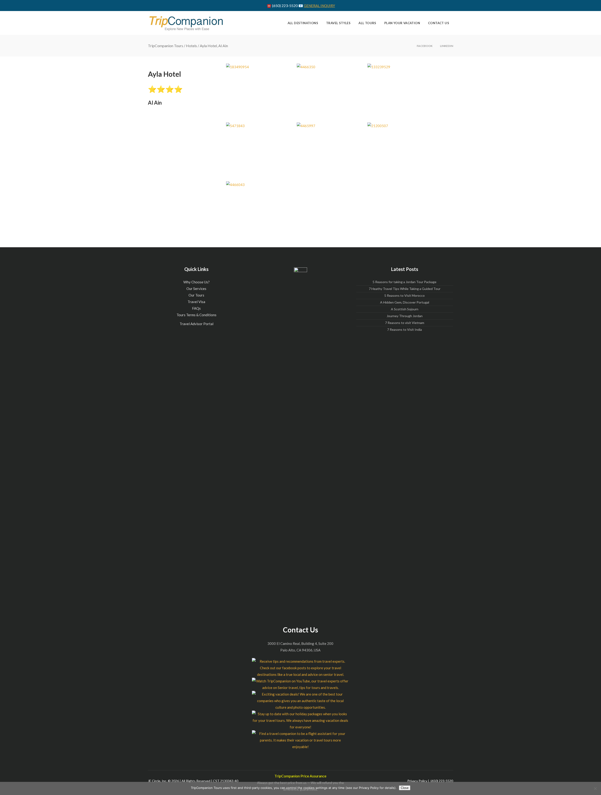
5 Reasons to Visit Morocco (404, 295)
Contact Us (300, 629)
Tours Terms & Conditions (196, 315)
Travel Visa (196, 302)
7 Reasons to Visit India (404, 329)
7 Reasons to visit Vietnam (404, 323)
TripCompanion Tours (165, 45)
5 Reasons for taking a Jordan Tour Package (404, 282)
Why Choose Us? (196, 282)
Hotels (191, 45)
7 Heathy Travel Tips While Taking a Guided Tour (404, 289)
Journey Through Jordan (405, 316)
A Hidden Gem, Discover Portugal (404, 302)
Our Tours (196, 295)
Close (404, 788)
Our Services (196, 288)
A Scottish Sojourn (404, 309)
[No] (595, 788)
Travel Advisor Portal (196, 324)
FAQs (196, 308)
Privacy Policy (417, 781)
